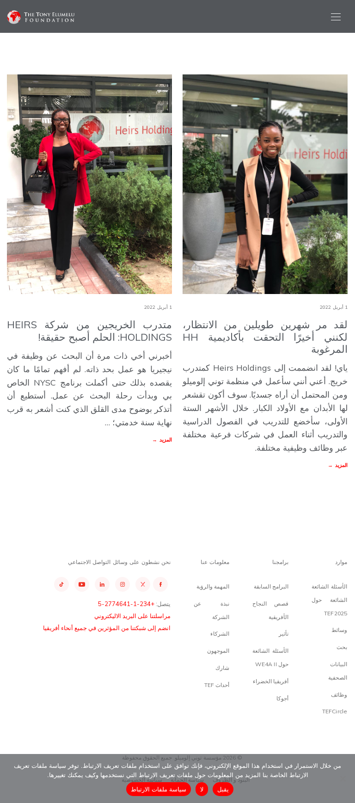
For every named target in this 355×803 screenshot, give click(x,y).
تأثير (283, 633)
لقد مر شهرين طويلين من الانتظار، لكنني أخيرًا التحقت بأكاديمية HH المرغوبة (265, 337)
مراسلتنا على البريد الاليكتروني (132, 615)
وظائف (339, 694)
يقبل (223, 789)
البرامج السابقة (271, 586)
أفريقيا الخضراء (270, 681)
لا (201, 789)
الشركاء (219, 633)
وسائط (339, 629)
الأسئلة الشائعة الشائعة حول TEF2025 (330, 600)
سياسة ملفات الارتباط (159, 789)
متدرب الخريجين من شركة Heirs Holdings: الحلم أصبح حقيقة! (89, 330)
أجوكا (282, 698)
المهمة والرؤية (212, 586)
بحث (342, 647)
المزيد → (161, 439)
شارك (222, 667)
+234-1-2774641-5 (126, 603)
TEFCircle (335, 711)
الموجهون (218, 650)
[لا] (343, 778)
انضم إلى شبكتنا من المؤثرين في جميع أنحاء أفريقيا (107, 627)
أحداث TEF (217, 684)
